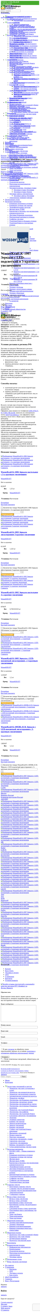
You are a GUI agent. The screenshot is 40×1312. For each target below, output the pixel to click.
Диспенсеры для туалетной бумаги (22, 1114)
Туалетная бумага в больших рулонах (22, 1176)
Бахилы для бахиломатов (18, 147)
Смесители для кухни (17, 1141)
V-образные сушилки (17, 33)
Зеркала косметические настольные (22, 95)
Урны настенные (15, 170)
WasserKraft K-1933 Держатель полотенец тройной (19, 167)
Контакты (8, 978)
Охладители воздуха (16, 124)
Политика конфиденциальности (10, 1069)
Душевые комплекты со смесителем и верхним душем (24, 125)
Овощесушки (14, 122)
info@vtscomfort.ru (12, 415)
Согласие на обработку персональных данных (15, 1070)
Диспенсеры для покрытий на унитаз (23, 55)
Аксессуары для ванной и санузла (20, 155)
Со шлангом (13, 301)
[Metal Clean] (20, 879)
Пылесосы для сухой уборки (19, 107)
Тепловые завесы (15, 130)
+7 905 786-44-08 (13, 2)
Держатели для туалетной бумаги (21, 34)
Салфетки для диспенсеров (19, 1180)
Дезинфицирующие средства (20, 1167)
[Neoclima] (20, 867)
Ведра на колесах (15, 62)
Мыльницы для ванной (17, 1133)
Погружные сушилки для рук (20, 25)
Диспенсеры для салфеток (18, 1112)
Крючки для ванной (16, 1127)
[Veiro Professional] (20, 822)
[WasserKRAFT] (20, 807)
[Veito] (20, 819)
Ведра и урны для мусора (18, 151)
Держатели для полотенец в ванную (22, 1094)
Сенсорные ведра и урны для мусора (22, 48)
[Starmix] (20, 840)
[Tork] (20, 830)
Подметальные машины (18, 109)
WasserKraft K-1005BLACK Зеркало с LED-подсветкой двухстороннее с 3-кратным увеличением (18, 729)
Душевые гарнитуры (17, 1119)
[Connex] (20, 933)
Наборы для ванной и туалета (20, 1145)
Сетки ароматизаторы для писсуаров (22, 114)
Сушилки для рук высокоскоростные (22, 29)
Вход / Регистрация (12, 1281)
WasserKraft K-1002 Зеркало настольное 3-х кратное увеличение (19, 593)
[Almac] (20, 961)
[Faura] (20, 920)
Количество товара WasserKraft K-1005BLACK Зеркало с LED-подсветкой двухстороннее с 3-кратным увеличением (19, 767)
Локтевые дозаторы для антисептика (22, 76)
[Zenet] (20, 803)
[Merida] (20, 883)
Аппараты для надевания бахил (20, 145)
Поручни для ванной (17, 1137)
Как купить (9, 971)
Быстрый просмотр (8, 505)
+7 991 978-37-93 (6, 4)
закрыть (4, 1286)
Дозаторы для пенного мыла (24, 73)
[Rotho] (20, 846)
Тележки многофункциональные (21, 291)
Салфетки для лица (16, 1178)
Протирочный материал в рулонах (21, 1174)
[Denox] (20, 930)
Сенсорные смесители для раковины (22, 1116)
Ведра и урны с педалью (18, 153)
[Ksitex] (20, 893)
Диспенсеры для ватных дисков (21, 1102)
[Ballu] (20, 953)
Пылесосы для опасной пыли (20, 111)
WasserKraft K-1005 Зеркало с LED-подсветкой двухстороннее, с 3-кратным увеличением (19, 660)
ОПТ (7, 975)
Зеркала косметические (9, 157)
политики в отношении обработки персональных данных (18, 1052)
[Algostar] (20, 965)
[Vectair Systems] (20, 826)
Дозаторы (12, 1118)
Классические (14, 297)
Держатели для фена (16, 1098)
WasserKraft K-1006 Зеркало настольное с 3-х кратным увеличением (19, 473)
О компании (9, 976)
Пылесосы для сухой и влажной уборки (23, 105)
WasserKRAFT (15, 279)
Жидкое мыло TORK (17, 1161)
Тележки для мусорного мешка (20, 289)
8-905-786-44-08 (9, 413)
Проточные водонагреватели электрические (20, 127)
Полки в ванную (15, 1135)
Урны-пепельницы (16, 172)
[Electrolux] (20, 924)
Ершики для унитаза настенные (25, 89)
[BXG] (20, 939)
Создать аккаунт (7, 1302)
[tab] (22, 303)
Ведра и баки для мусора (14, 149)
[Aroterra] (20, 957)
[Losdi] (20, 887)
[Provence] (20, 854)
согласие (11, 1049)
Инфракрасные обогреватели (20, 118)
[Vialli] (20, 815)
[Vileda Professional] (20, 811)
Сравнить (8, 1279)
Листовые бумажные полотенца (21, 1169)
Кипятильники (14, 120)
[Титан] (20, 784)
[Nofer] (20, 863)
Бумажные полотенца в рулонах (21, 1155)
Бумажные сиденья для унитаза (20, 1157)
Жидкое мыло (14, 1159)
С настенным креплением (18, 299)
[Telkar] (20, 834)
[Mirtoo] (20, 871)
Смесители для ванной (22, 127)
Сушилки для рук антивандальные (22, 27)
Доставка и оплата (12, 973)
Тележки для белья (16, 287)
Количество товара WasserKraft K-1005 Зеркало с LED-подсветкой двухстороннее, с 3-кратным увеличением (20, 699)
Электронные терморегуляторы (20, 134)
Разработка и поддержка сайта (10, 1072)
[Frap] (20, 914)
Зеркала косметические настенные (26, 92)
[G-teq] (20, 908)
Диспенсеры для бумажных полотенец (23, 46)
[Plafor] (20, 859)
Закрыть (4, 1074)
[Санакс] (20, 791)
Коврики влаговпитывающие (20, 72)
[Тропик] (20, 778)
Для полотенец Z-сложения (24, 52)
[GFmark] (20, 904)
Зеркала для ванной (16, 1125)
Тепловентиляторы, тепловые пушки (22, 132)
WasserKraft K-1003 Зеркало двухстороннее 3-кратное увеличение (18, 533)
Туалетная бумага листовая (19, 1182)
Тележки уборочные (16, 293)
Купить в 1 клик (7, 514)
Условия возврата (11, 980)
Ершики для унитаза (16, 1121)
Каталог (4, 155)
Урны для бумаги (15, 168)
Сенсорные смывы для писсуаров (26, 112)
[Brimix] (20, 943)
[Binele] (20, 949)
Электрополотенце (16, 31)
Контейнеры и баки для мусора (20, 42)
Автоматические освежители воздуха (23, 1096)
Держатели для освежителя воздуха (22, 1092)
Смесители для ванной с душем (20, 1139)
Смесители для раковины (18, 1143)
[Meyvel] (20, 875)
